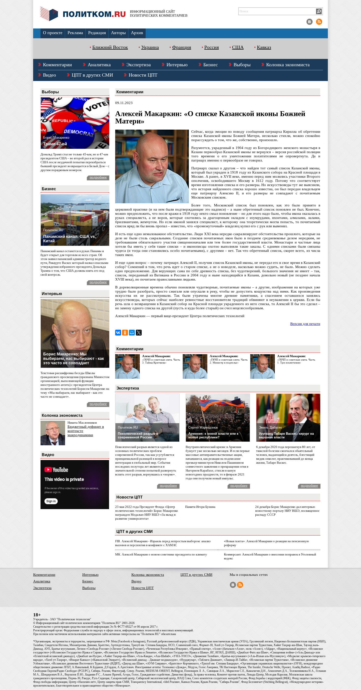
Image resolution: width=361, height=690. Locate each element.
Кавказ (264, 47)
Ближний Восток (110, 47)
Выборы (242, 64)
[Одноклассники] (125, 333)
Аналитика (99, 64)
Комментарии (57, 64)
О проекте (52, 32)
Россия (211, 47)
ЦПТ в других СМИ (92, 75)
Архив (137, 32)
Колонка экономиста (288, 64)
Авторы (118, 32)
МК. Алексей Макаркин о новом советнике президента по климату (161, 554)
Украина (150, 47)
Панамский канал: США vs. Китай (69, 238)
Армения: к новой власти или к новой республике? (213, 435)
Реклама (75, 32)
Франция (181, 47)
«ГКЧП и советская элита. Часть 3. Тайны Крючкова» (161, 361)
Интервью (177, 64)
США (238, 47)
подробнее (98, 177)
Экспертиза (138, 64)
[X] (139, 333)
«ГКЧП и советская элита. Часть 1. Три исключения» (296, 361)
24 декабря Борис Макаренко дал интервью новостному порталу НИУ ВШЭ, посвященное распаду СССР (287, 510)
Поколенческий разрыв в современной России (138, 435)
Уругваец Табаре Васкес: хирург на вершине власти (286, 435)
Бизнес (210, 64)
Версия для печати (305, 324)
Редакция (97, 32)
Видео (49, 75)
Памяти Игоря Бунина (200, 507)
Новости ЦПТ (143, 75)
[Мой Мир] (132, 333)
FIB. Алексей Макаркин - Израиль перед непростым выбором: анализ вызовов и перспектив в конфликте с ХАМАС (162, 543)
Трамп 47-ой (55, 144)
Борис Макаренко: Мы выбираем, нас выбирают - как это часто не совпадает (73, 358)
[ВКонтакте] (118, 333)
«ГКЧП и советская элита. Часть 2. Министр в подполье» (229, 361)
